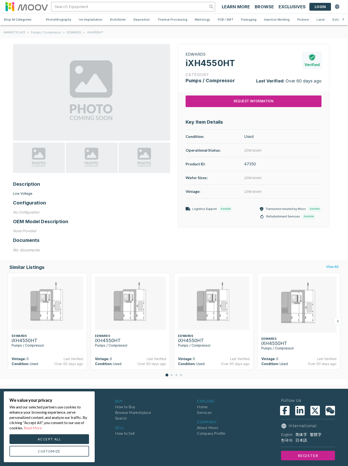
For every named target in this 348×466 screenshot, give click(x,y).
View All (332, 266)
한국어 (287, 440)
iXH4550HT (95, 32)
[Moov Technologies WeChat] (330, 410)
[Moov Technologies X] (315, 410)
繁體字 (315, 434)
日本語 (301, 440)
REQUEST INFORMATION (254, 101)
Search (121, 418)
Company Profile (211, 433)
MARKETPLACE (14, 32)
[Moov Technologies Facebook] (285, 410)
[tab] (58, 19)
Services (204, 412)
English (287, 434)
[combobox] (130, 6)
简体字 (301, 434)
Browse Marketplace (133, 412)
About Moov (207, 427)
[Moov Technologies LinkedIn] (300, 410)
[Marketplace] (26, 6)
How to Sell (125, 433)
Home (202, 406)
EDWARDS (74, 32)
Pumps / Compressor (46, 32)
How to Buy (125, 406)
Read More (33, 427)
